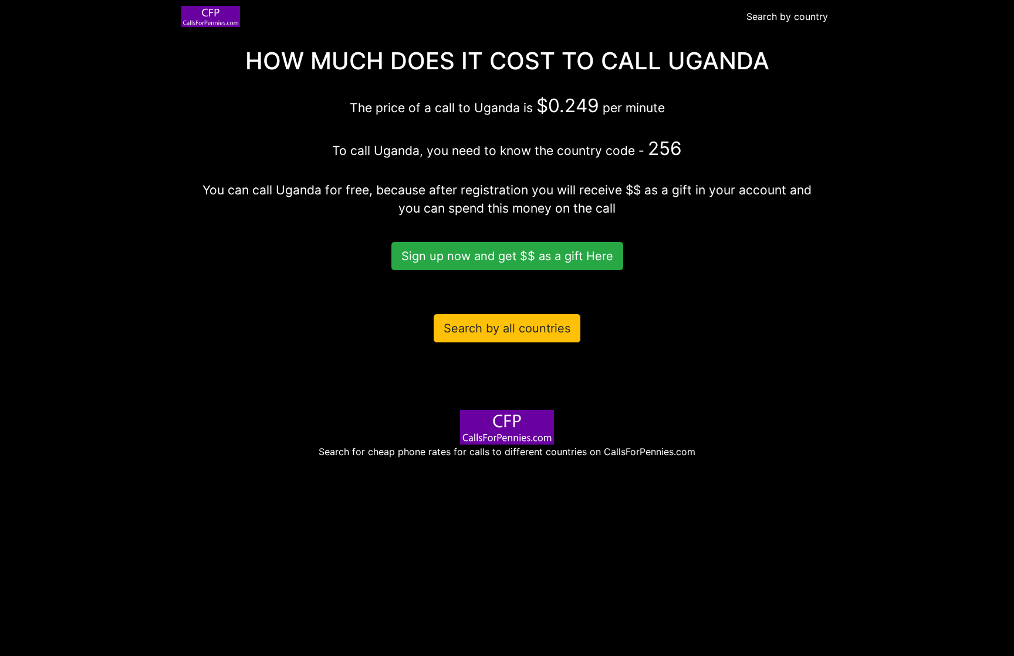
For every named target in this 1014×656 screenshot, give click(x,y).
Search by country (787, 16)
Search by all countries (507, 328)
